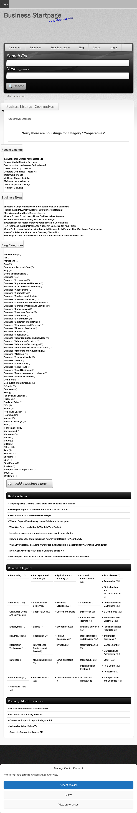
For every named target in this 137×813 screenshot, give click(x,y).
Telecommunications (67, 677)
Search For (16, 56)
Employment (15, 627)
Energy (7, 392)
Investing (61, 645)
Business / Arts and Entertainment (21, 286)
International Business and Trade (40, 648)
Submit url (36, 47)
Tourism (8, 466)
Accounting (15, 575)
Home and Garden (13, 412)
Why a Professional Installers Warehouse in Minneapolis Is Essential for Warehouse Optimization (53, 229)
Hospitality (38, 636)
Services (8, 453)
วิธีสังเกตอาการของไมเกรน (16, 181)
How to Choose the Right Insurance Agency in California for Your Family (40, 226)
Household (9, 415)
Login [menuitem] (4, 4)
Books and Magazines (15, 274)
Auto (6, 264)
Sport (6, 460)
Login (113, 47)
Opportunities (87, 660)
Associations (110, 575)
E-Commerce (110, 612)
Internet (8, 418)
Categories (15, 47)
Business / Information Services (20, 341)
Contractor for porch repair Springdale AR (25, 165)
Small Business (41, 677)
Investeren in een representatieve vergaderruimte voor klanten (36, 223)
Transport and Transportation (18, 469)
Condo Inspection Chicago (17, 184)
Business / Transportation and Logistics (24, 373)
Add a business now (31, 483)
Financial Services (89, 627)
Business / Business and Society (20, 296)
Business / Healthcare (15, 331)
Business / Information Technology (21, 344)
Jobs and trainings (13, 421)
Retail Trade (15, 677)
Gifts (6, 405)
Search (19, 86)
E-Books (8, 386)
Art (5, 257)
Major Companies (89, 645)
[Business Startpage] (8, 96)
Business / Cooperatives (16, 309)
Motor (7, 440)
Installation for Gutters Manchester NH (23, 159)
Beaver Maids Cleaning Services (20, 162)
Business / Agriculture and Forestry (22, 283)
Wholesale (9, 476)
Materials (14, 660)
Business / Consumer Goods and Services (25, 306)
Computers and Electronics (18, 383)
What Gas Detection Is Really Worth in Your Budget (29, 219)
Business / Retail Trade (15, 367)
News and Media (65, 660)
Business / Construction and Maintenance (25, 302)
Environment (63, 627)
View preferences (68, 804)
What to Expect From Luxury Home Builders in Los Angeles (34, 216)
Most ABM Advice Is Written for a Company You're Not (31, 232)
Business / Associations (16, 290)
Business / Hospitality (15, 335)
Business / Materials (14, 354)
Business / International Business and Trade (26, 347)
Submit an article (60, 47)
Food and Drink (11, 402)
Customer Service (66, 612)
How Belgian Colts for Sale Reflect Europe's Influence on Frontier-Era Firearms (44, 235)
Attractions (9, 261)
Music (7, 444)
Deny (68, 794)
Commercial (10, 379)
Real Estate (109, 666)
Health (7, 408)
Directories (86, 612)
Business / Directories (15, 315)
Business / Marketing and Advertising (23, 351)
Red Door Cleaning (13, 188)
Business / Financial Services (19, 328)
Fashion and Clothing (14, 396)
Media (7, 437)
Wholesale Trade (17, 686)
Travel (7, 473)
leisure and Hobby (13, 428)
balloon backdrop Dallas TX (17, 168)
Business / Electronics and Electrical (22, 325)
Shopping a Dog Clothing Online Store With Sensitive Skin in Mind (36, 206)
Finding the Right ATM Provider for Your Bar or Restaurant (33, 210)
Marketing (9, 434)
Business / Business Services (19, 299)
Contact (97, 47)
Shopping (8, 457)
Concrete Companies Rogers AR (20, 172)
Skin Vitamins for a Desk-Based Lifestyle (24, 213)
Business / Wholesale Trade (18, 376)
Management (10, 431)
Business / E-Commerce (16, 318)
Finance (8, 399)
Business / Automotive (15, 293)
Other (106, 660)
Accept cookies (69, 784)
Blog (81, 47)
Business (8, 277)
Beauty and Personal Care (17, 267)
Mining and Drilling (42, 660)
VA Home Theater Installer (17, 178)
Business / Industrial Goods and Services (24, 338)
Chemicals (85, 602)
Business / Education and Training (21, 322)
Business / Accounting (15, 280)
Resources (109, 671)
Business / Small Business (17, 370)
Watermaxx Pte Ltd (13, 175)
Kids (6, 424)
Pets (6, 450)
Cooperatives (40, 612)
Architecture (10, 254)
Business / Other (12, 360)
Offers (7, 447)
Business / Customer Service (19, 312)
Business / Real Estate (15, 363)
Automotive (109, 581)
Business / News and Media (18, 357)
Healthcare (15, 636)
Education (9, 389)
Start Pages (10, 463)
